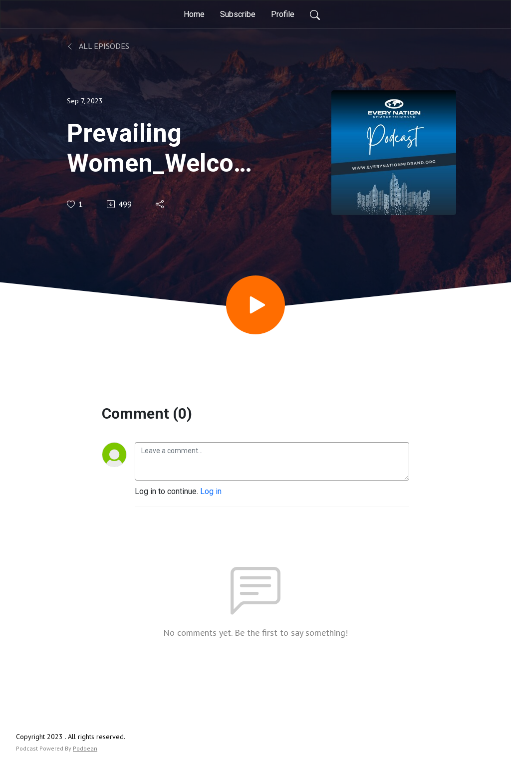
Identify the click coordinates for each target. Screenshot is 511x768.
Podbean (85, 748)
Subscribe (238, 14)
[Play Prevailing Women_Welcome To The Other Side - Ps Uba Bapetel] (255, 304)
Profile (282, 14)
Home (194, 14)
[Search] (315, 14)
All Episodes (103, 46)
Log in (211, 491)
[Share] (160, 204)
